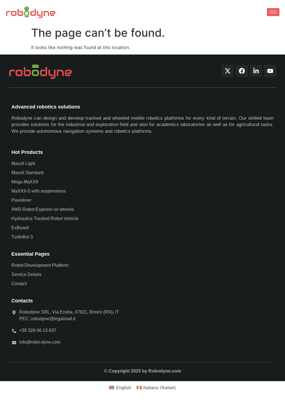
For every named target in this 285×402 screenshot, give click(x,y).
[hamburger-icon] (273, 12)
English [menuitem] (123, 387)
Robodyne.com (164, 371)
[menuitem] (120, 387)
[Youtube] (270, 71)
